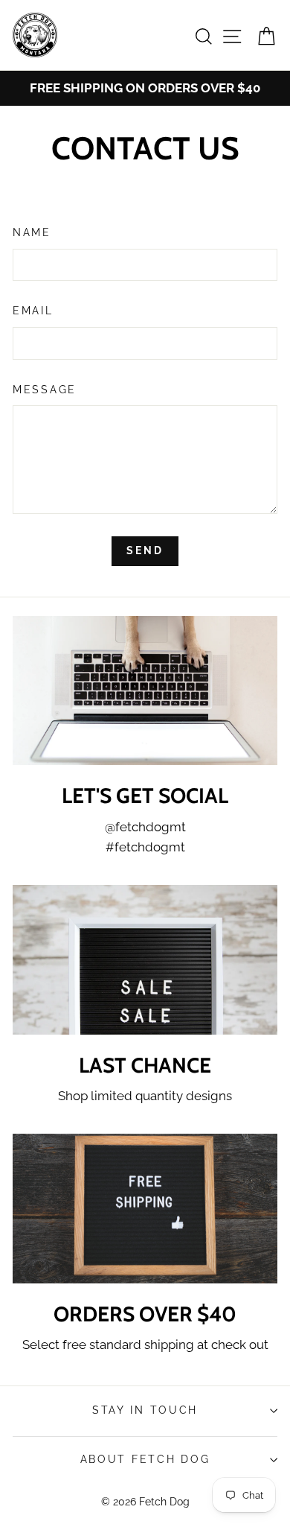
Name (32, 232)
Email (33, 311)
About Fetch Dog (145, 1459)
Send (144, 550)
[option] (145, 88)
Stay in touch (145, 1410)
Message (45, 390)
